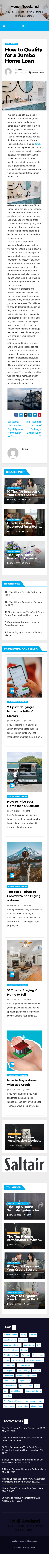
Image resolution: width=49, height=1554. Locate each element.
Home (41, 73)
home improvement (34, 1360)
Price (37, 1386)
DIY (38, 1345)
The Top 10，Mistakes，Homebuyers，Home (23, 1401)
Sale (5, 1391)
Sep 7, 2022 (15, 1090)
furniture (25, 1355)
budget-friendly (10, 1335)
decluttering (29, 1345)
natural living (10, 1381)
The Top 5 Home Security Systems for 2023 (23, 1210)
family (35, 73)
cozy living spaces (12, 1345)
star (20, 69)
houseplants (9, 1370)
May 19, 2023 (16, 1145)
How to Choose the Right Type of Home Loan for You (15, 429)
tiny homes (9, 1406)
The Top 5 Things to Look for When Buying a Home (24, 896)
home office (9, 1365)
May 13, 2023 (15, 1304)
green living (38, 1355)
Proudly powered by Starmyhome (24, 1541)
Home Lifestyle (14, 1133)
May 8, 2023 (15, 811)
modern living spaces (26, 1375)
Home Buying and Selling (17, 702)
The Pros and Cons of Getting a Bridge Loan (33, 427)
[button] (23, 26)
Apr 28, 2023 (16, 905)
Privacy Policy (29, 1548)
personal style (25, 1386)
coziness (23, 1340)
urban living (22, 1406)
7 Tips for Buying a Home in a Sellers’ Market (20, 711)
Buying (23, 1335)
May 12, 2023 (16, 721)
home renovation (25, 1365)
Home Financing (12, 43)
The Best (7, 1396)
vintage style (36, 1406)
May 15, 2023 (15, 1274)
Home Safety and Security (18, 1203)
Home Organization (15, 1292)
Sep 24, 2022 (16, 1000)
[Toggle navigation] (44, 26)
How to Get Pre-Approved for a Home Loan (24, 526)
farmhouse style (11, 1355)
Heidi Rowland (24, 6)
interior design (24, 1370)
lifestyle (36, 1370)
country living (10, 1340)
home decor (17, 1360)
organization (24, 1381)
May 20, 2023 (15, 1215)
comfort (33, 1335)
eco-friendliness (11, 1350)
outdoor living (10, 1386)
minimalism (8, 1375)
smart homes (16, 1391)
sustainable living (33, 1391)
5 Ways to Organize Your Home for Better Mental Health (24, 1299)
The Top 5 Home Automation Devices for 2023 (24, 1140)
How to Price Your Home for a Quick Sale (22, 1488)
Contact (17, 1548)
